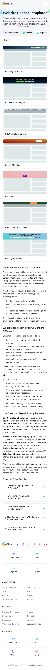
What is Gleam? (9, 587)
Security (30, 599)
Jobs (4, 591)
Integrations (7, 616)
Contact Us (7, 595)
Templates (31, 616)
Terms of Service (9, 599)
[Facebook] (18, 544)
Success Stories (34, 624)
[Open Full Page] (44, 487)
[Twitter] (29, 544)
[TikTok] (34, 544)
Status (29, 591)
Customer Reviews (10, 624)
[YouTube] (45, 544)
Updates (30, 620)
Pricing (30, 612)
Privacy (30, 595)
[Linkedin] (40, 544)
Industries (6, 620)
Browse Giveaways (10, 612)
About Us (31, 587)
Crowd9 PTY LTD (21, 665)
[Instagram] (23, 544)
